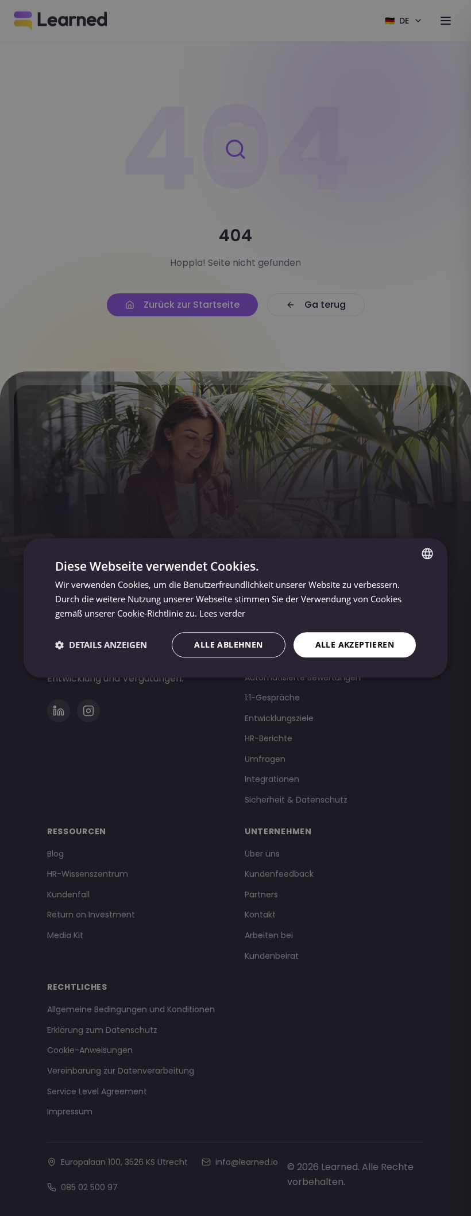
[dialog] (235, 607)
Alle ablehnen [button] (228, 644)
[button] (101, 644)
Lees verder (222, 613)
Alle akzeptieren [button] (354, 644)
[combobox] (427, 553)
